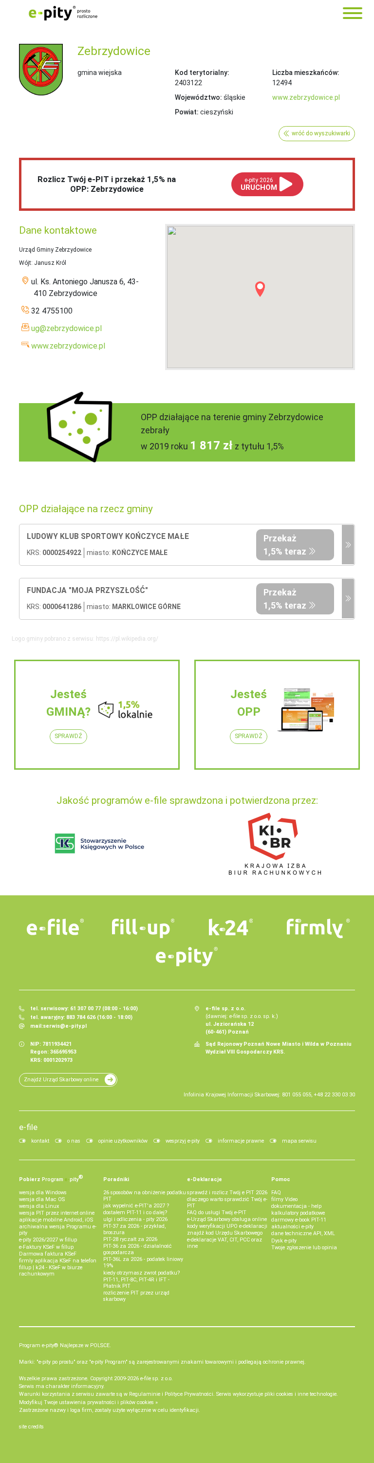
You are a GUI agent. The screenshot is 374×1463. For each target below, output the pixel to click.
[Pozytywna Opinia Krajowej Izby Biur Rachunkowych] (274, 843)
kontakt (40, 1141)
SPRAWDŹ (68, 736)
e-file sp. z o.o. (156, 1378)
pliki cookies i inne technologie (300, 1394)
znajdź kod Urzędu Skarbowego (224, 1233)
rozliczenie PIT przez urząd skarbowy (136, 1296)
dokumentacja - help (296, 1206)
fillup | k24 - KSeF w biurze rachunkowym (50, 1270)
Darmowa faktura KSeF (47, 1254)
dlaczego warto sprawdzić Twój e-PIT (227, 1202)
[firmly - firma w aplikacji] (318, 928)
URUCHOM (259, 184)
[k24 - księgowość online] (230, 927)
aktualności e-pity (292, 1226)
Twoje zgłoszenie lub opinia (304, 1247)
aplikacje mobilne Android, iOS (56, 1220)
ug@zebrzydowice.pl (66, 328)
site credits (31, 1427)
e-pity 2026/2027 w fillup (48, 1240)
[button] (260, 289)
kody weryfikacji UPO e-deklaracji (227, 1226)
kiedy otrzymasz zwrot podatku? (141, 1273)
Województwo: (198, 97)
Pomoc (280, 1179)
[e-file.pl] (55, 927)
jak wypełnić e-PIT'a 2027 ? (136, 1206)
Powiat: (187, 112)
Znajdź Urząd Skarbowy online (61, 1079)
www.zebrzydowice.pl (306, 97)
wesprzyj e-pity (183, 1141)
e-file (28, 1127)
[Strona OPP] (348, 545)
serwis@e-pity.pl (65, 1026)
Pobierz (51, 1178)
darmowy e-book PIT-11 (298, 1220)
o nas (73, 1141)
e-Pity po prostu (63, 13)
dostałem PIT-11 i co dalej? (135, 1212)
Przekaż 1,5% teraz (284, 544)
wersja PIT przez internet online (56, 1213)
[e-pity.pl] (187, 956)
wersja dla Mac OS (42, 1199)
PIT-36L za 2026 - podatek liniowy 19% (143, 1262)
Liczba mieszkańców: (305, 72)
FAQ (276, 1192)
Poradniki (116, 1179)
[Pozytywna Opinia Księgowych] (99, 843)
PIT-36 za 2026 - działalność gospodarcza (137, 1249)
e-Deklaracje (204, 1179)
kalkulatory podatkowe (298, 1213)
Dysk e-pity (284, 1241)
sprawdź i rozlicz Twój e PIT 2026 (227, 1192)
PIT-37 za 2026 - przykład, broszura (134, 1229)
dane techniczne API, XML (303, 1233)
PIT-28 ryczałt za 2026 (130, 1239)
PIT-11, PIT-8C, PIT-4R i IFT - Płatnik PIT (136, 1283)
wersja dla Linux (39, 1206)
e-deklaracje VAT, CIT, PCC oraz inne (224, 1243)
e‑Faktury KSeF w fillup (46, 1247)
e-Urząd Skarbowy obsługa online (227, 1219)
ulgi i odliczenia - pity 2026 (135, 1219)
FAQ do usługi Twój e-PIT (216, 1212)
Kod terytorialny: (202, 72)
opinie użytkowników (123, 1141)
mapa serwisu (299, 1141)
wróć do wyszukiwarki (321, 133)
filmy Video (284, 1199)
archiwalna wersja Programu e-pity (57, 1229)
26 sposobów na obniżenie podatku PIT (144, 1195)
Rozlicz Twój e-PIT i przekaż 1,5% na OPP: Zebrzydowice (106, 184)
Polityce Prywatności (189, 1394)
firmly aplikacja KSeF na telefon (57, 1261)
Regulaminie (144, 1394)
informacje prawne (241, 1141)
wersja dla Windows (43, 1192)
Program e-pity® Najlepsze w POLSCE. (65, 1345)
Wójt (25, 262)
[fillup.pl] (143, 928)
